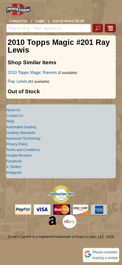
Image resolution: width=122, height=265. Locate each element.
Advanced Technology (23, 138)
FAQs (10, 121)
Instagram (14, 173)
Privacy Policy (17, 144)
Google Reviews (19, 156)
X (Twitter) (14, 167)
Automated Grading (21, 127)
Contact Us (18, 21)
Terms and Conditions (23, 150)
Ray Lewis (17, 81)
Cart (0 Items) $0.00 (68, 21)
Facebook (14, 161)
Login (39, 21)
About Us (13, 110)
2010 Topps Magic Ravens (32, 72)
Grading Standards (20, 133)
